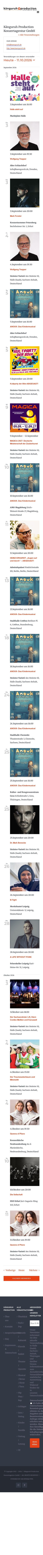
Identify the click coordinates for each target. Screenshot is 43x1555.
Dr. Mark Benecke (18, 842)
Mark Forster (16, 216)
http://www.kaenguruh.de (16, 48)
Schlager (21, 1406)
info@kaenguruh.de (14, 44)
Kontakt (8, 1326)
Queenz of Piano (17, 1133)
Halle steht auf (16, 109)
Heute (21, 1270)
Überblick (21, 1316)
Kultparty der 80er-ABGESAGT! (24, 383)
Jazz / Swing (21, 1414)
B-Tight (13, 899)
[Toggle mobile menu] (38, 12)
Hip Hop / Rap (20, 1396)
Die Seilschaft (16, 1194)
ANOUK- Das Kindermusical (22, 326)
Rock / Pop (21, 1325)
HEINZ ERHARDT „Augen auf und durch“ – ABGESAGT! (23, 559)
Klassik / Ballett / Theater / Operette (21, 1357)
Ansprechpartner (8, 1333)
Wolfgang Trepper (18, 158)
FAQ (7, 1339)
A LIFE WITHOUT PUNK (21, 957)
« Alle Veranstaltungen (28, 35)
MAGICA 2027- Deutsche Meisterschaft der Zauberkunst (24, 442)
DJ (19, 1450)
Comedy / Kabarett (21, 1336)
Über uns (7, 1318)
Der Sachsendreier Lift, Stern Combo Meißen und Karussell (23, 1018)
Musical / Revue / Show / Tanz (21, 1381)
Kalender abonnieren (22, 1278)
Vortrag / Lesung (21, 1440)
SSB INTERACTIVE (27, 1479)
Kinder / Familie (21, 1426)
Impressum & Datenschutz (8, 1349)
